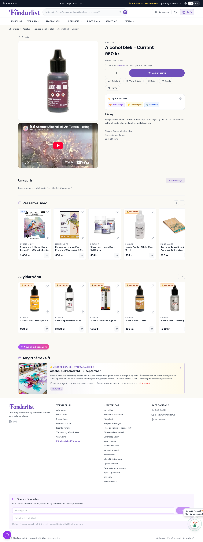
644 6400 (11, 3)
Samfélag (111, 21)
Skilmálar (108, 477)
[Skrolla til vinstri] (176, 202)
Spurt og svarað (112, 472)
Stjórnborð (188, 538)
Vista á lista (135, 81)
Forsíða (15, 29)
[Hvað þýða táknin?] (180, 98)
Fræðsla (92, 21)
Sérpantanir (62, 419)
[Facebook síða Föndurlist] (10, 421)
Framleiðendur (63, 427)
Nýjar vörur (61, 414)
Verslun (32, 21)
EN (196, 3)
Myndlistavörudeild (113, 414)
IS (191, 3)
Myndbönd (109, 454)
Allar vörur (61, 410)
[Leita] (125, 12)
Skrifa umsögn (175, 180)
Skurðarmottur (111, 445)
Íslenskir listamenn (113, 459)
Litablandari (52, 21)
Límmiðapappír (111, 436)
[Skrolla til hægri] (182, 202)
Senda (168, 81)
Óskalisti (115, 81)
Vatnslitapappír (111, 450)
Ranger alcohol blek (44, 29)
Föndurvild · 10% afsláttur (145, 3)
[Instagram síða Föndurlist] (15, 421)
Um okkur (108, 410)
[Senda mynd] (120, 12)
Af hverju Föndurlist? (114, 432)
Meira (128, 21)
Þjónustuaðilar (111, 463)
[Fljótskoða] (22, 238)
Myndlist (16, 21)
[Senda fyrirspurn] (7, 535)
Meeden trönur (63, 423)
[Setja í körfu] (46, 255)
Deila (153, 81)
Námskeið (74, 21)
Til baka (25, 37)
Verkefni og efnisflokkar (67, 432)
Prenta (114, 88)
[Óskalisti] (176, 12)
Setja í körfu (159, 72)
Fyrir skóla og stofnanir (115, 468)
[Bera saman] (47, 238)
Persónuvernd (110, 481)
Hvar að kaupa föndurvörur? (118, 427)
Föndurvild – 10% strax (68, 441)
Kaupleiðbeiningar (112, 423)
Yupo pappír (110, 441)
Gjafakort (61, 436)
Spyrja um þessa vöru (35, 346)
